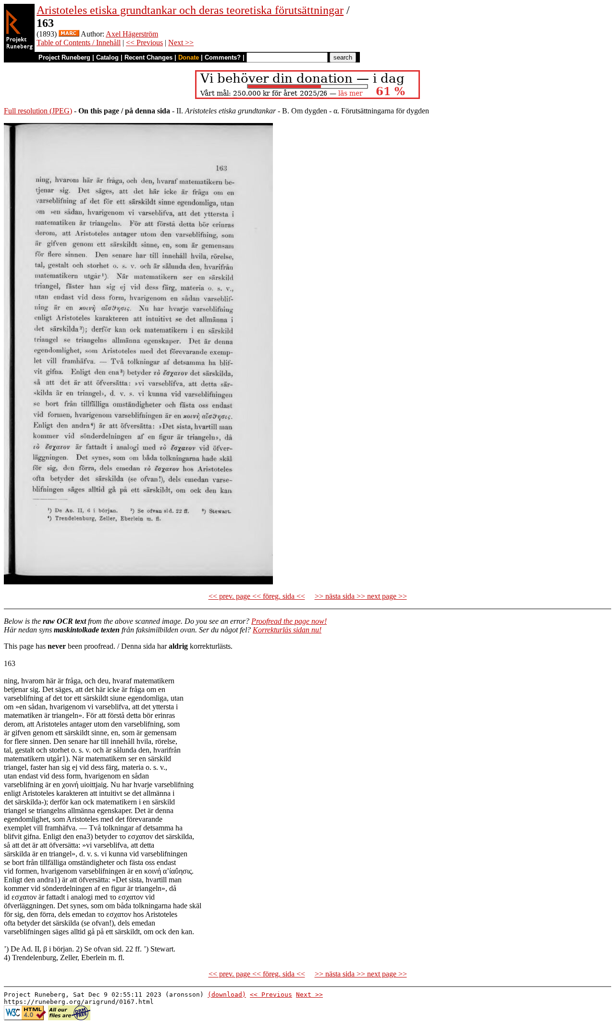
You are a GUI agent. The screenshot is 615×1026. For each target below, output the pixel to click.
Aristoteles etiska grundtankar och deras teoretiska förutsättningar (190, 10)
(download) (227, 994)
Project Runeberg (64, 57)
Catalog (107, 57)
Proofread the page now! (289, 621)
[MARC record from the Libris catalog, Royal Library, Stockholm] (69, 34)
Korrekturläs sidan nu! (287, 630)
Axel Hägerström (132, 34)
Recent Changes (148, 57)
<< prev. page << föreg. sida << (257, 596)
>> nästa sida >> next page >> (361, 596)
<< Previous (144, 42)
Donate (188, 57)
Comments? (223, 57)
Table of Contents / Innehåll (79, 42)
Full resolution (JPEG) (38, 111)
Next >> (181, 42)
